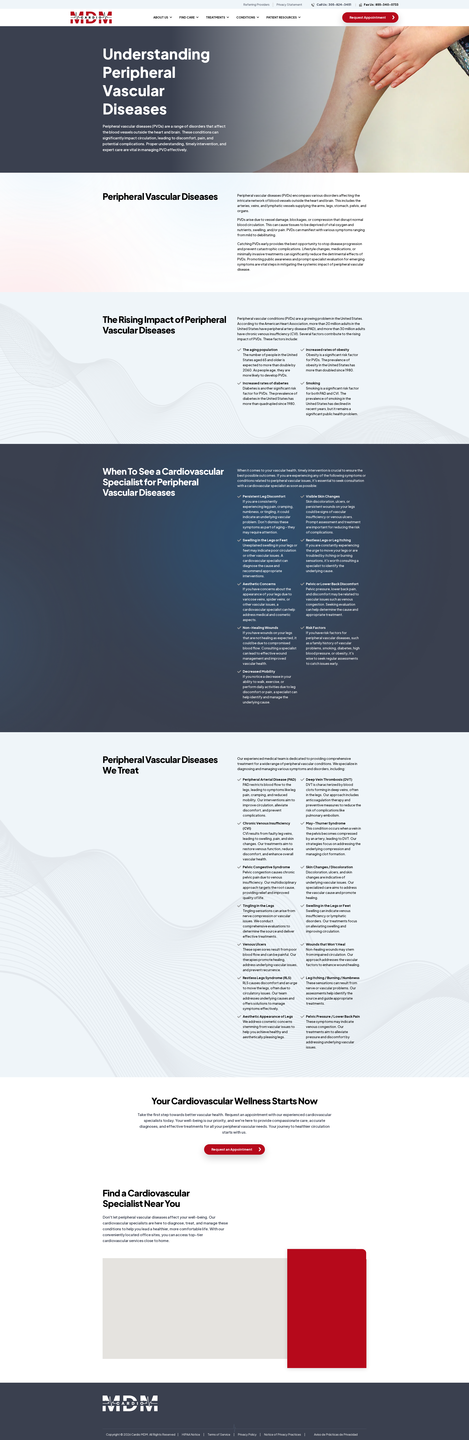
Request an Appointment (231, 1149)
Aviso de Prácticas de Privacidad (336, 1434)
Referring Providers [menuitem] (256, 4)
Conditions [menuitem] (245, 17)
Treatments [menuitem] (215, 17)
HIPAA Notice (191, 1434)
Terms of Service (219, 1434)
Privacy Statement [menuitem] (289, 4)
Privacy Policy (247, 1434)
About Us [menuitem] (160, 17)
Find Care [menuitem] (187, 17)
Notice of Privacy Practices (282, 1434)
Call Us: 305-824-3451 (334, 4)
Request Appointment (368, 17)
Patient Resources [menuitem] (281, 17)
